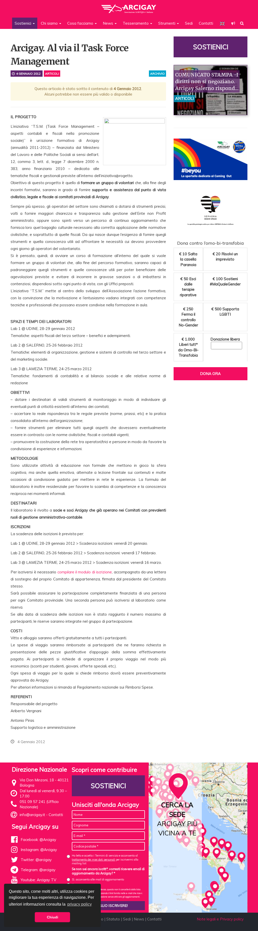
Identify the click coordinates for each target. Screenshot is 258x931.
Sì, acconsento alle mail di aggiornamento (98, 879)
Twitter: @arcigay (36, 859)
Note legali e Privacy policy (220, 919)
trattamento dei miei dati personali (93, 859)
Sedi (189, 23)
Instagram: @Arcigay (39, 849)
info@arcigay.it (32, 814)
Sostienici (210, 47)
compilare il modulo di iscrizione (84, 572)
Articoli (52, 73)
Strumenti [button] (167, 23)
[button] (233, 23)
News (139, 919)
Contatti (206, 23)
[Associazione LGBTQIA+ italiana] (129, 6)
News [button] (108, 23)
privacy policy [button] (79, 904)
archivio (157, 73)
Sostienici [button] (23, 23)
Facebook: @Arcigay (38, 839)
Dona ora (210, 373)
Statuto (113, 919)
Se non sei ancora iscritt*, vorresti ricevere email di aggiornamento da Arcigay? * (108, 871)
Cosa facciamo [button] (80, 23)
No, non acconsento (84, 884)
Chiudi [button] (52, 917)
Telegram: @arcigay (38, 869)
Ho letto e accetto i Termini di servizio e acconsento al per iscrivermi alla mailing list (105, 859)
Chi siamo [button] (50, 23)
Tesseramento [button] (136, 23)
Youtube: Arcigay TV (38, 879)
